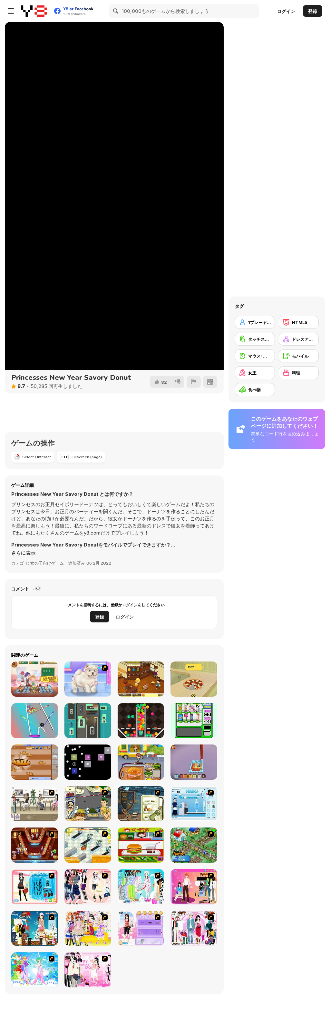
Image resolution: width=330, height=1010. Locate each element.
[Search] (116, 11)
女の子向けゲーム (47, 563)
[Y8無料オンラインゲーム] (34, 11)
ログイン (286, 11)
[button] (23, 553)
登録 (312, 11)
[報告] (194, 382)
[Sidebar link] (11, 11)
